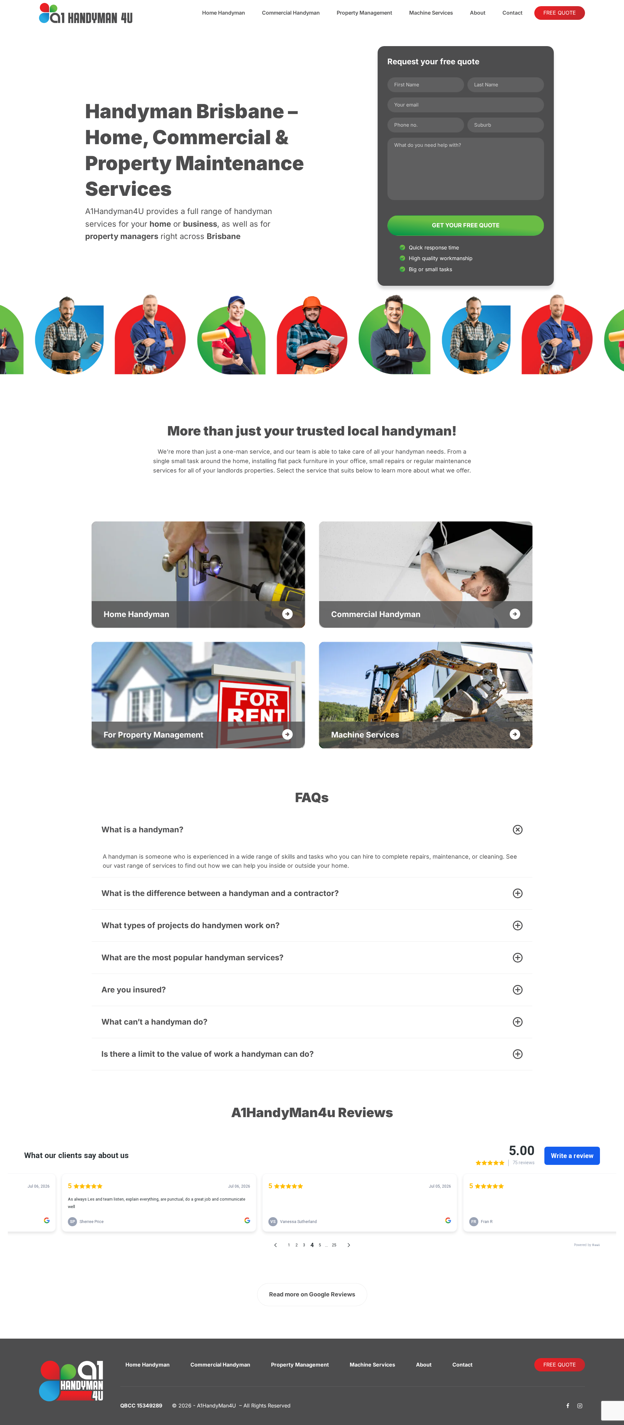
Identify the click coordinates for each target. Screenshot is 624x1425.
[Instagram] (580, 1406)
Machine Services (431, 12)
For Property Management (153, 734)
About (478, 12)
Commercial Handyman (291, 12)
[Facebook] (568, 1406)
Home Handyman (223, 12)
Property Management (364, 12)
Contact (512, 12)
